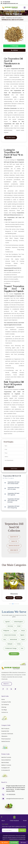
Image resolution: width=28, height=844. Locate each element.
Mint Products (5, 728)
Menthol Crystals (6, 757)
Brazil (18, 626)
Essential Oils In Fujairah (14, 18)
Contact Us (4, 712)
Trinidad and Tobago (11, 648)
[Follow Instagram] (7, 689)
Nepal (23, 639)
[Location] (3, 788)
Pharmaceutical (5, 739)
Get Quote (9, 597)
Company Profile (6, 702)
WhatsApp (14, 842)
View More (18, 597)
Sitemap (3, 707)
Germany (10, 626)
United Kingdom (18, 621)
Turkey (19, 644)
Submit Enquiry (14, 468)
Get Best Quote (10, 137)
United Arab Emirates (10, 635)
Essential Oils (5, 731)
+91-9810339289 (6, 1)
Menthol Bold (5, 762)
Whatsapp (15, 46)
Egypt (15, 630)
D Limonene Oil (5, 770)
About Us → (6, 684)
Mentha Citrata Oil (14, 545)
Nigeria (22, 635)
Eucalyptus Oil (5, 767)
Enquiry (24, 842)
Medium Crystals (6, 765)
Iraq (4, 639)
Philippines (6, 630)
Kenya (23, 630)
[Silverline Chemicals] (10, 8)
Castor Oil (14, 541)
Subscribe (22, 830)
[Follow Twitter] (11, 689)
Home (3, 18)
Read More (14, 653)
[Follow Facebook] (3, 689)
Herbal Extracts (5, 741)
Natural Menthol (6, 760)
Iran (22, 648)
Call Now (15, 50)
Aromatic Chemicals (7, 733)
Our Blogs (4, 710)
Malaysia (9, 644)
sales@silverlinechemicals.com (10, 3)
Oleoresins (4, 736)
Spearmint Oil (14, 537)
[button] (24, 587)
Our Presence (5, 704)
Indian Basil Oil (14, 550)
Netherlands (13, 639)
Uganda (7, 621)
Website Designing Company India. (17, 839)
